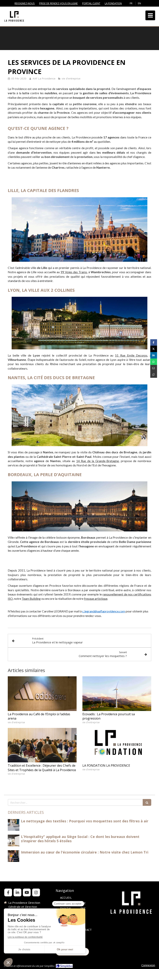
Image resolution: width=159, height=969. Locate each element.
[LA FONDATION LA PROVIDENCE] (116, 745)
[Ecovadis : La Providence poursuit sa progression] (116, 693)
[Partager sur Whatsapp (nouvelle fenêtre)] (153, 362)
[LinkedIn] (17, 892)
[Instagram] (36, 892)
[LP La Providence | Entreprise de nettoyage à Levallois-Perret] (14, 16)
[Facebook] (8, 892)
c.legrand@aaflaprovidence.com (103, 611)
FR (131, 3)
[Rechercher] (147, 802)
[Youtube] (27, 892)
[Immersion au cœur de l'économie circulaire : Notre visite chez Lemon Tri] (13, 856)
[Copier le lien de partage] (153, 374)
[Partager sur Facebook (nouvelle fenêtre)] (153, 342)
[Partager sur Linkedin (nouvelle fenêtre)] (153, 355)
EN (139, 3)
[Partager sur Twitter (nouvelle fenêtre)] (153, 349)
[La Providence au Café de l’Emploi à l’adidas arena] (42, 693)
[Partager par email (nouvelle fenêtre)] (153, 368)
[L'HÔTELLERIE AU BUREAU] (13, 825)
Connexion (148, 965)
